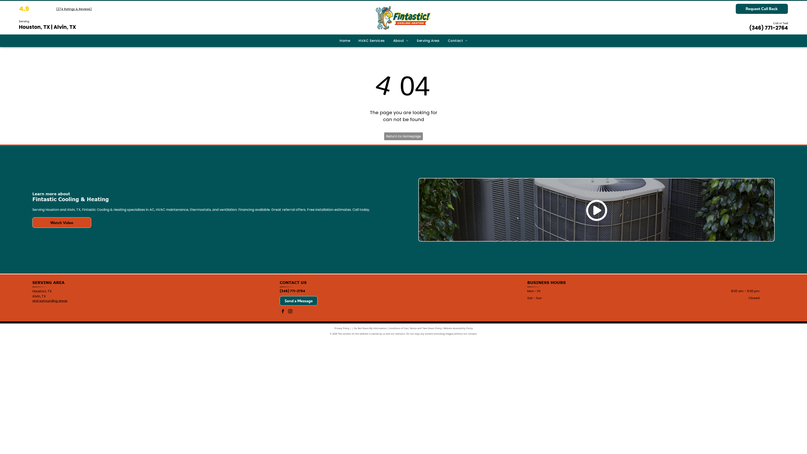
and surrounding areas (49, 300)
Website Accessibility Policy (458, 328)
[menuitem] (344, 40)
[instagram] (290, 311)
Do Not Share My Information (370, 328)
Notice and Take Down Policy (426, 328)
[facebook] (283, 311)
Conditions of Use (398, 328)
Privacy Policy (341, 328)
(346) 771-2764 (768, 27)
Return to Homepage (403, 136)
